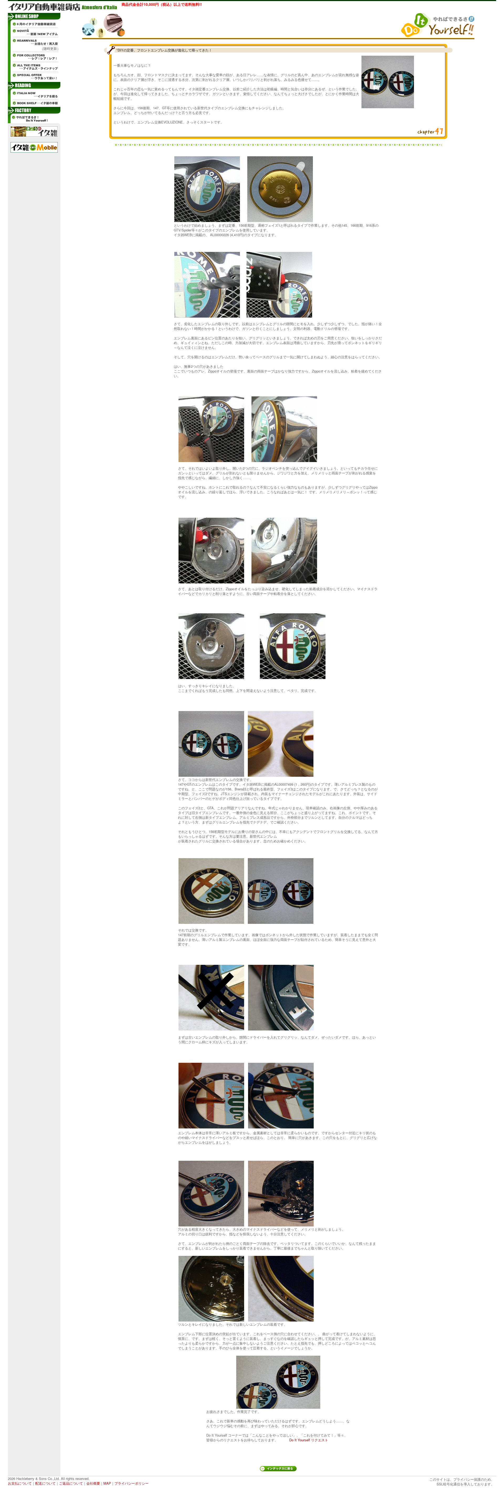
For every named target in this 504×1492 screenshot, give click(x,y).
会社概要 (93, 1483)
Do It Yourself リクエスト (308, 1439)
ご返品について (71, 1483)
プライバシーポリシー (131, 1483)
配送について (45, 1483)
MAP (107, 1483)
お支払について (20, 1483)
